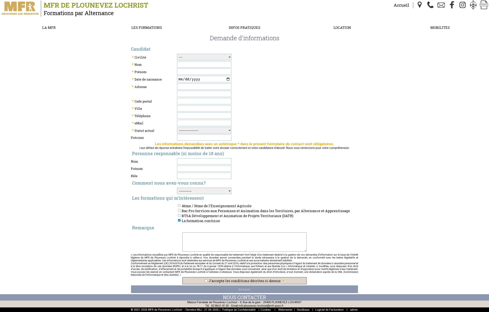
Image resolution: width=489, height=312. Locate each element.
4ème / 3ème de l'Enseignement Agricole (217, 206)
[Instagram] (463, 5)
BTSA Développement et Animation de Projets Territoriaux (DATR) (237, 215)
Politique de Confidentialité (239, 309)
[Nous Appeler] (431, 5)
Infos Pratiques (244, 27)
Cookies (266, 309)
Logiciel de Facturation (329, 309)
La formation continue (201, 220)
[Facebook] (452, 5)
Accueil (401, 5)
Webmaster (285, 309)
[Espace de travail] (484, 5)
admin (354, 309)
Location (342, 27)
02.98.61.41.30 (220, 305)
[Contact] (441, 5)
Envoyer (244, 289)
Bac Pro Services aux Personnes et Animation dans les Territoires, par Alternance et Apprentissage (266, 211)
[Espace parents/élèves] (473, 5)
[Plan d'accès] (420, 5)
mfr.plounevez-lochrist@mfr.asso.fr (261, 305)
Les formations (146, 27)
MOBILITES (440, 27)
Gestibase (303, 309)
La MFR (49, 27)
